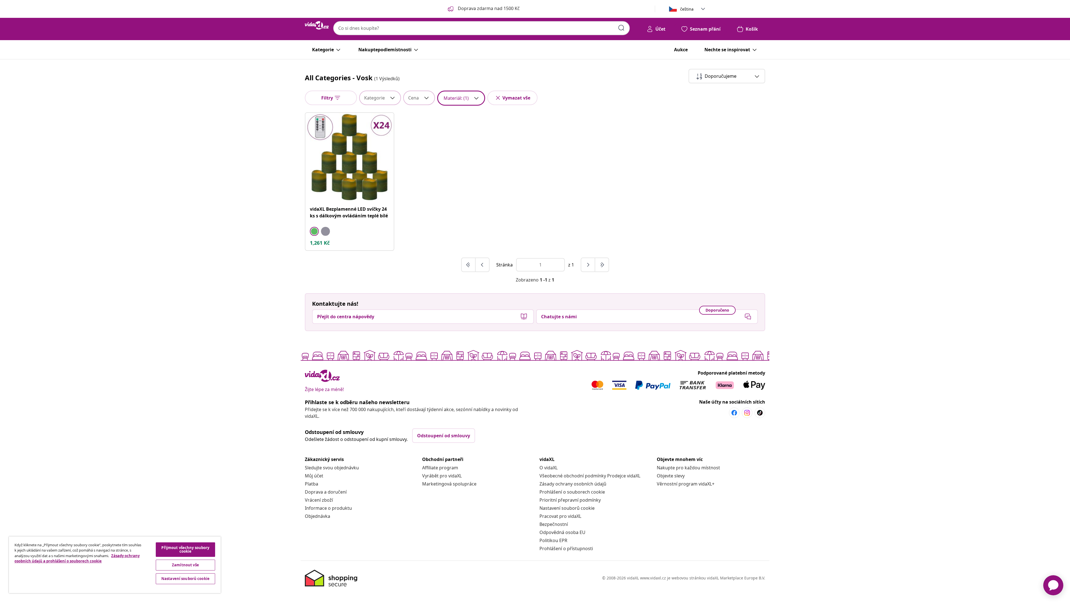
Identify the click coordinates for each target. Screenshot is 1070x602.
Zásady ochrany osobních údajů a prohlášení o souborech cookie (77, 558)
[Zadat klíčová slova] (621, 27)
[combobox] (481, 28)
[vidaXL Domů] (317, 25)
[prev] (482, 264)
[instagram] (747, 413)
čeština (687, 9)
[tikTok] (760, 413)
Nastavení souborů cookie (567, 508)
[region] (115, 565)
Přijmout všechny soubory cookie (185, 549)
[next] (588, 264)
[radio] (314, 231)
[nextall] (602, 264)
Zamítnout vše (185, 564)
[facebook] (734, 413)
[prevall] (469, 264)
